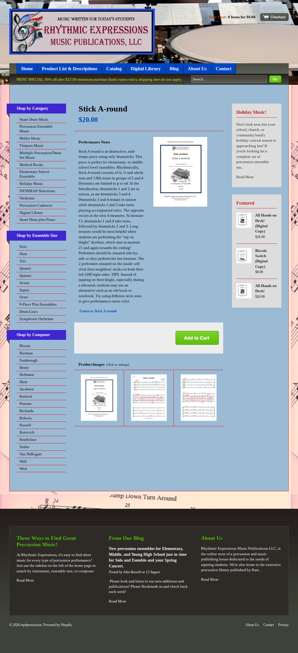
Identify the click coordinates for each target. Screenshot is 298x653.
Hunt (23, 382)
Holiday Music (31, 183)
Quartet (25, 268)
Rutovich (26, 432)
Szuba (24, 447)
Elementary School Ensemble (34, 173)
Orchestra (26, 198)
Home (27, 68)
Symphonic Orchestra (36, 319)
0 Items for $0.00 (242, 17)
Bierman (26, 353)
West (23, 468)
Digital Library (146, 68)
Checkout (274, 17)
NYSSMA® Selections (37, 191)
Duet (23, 254)
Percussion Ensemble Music (36, 128)
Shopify (66, 625)
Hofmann (26, 374)
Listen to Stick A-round (98, 311)
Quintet (25, 275)
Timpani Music (31, 145)
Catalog (114, 68)
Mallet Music (30, 138)
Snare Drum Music (34, 119)
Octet (23, 297)
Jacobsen (26, 389)
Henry (24, 367)
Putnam (25, 403)
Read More (245, 177)
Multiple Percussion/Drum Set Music (40, 155)
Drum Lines (28, 311)
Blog (174, 68)
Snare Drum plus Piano (37, 219)
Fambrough (28, 360)
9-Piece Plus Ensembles (37, 304)
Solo (23, 246)
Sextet (24, 283)
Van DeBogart (30, 454)
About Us (197, 68)
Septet (24, 290)
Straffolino (27, 439)
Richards (26, 411)
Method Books (31, 165)
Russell (25, 425)
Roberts (25, 418)
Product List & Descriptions (69, 68)
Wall (23, 461)
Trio (22, 261)
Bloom (24, 346)
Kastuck (25, 396)
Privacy (283, 625)
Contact (223, 68)
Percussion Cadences (35, 205)
